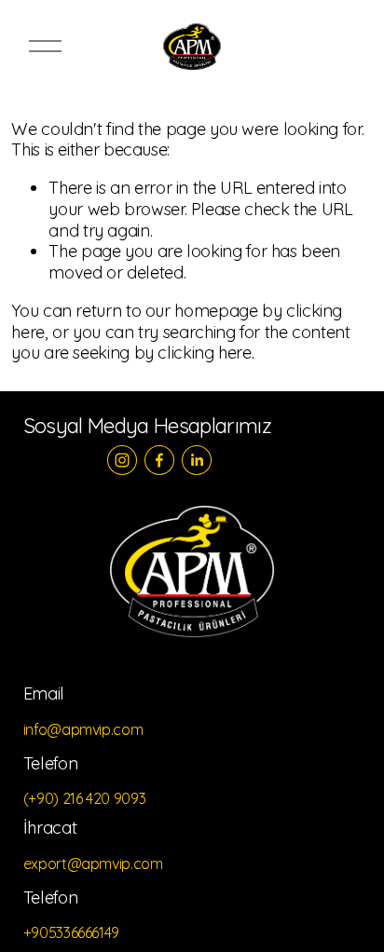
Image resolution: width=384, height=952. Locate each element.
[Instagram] (122, 460)
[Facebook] (159, 460)
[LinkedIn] (197, 460)
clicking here (204, 352)
